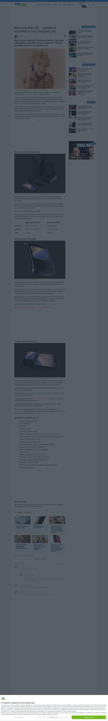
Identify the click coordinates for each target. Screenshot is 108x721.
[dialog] (54, 708)
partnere (9, 705)
